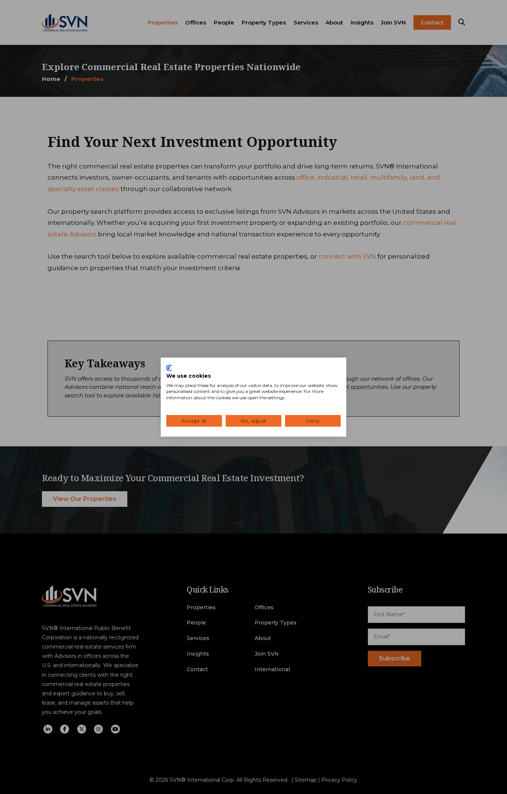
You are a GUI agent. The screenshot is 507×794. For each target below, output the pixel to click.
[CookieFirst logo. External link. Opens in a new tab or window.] (169, 368)
